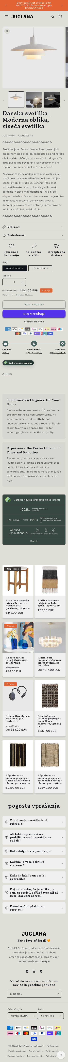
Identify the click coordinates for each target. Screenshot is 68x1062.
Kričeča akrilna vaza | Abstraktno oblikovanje (16, 660)
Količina (6, 275)
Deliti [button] (9, 373)
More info (33, 541)
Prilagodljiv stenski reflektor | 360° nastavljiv (18, 719)
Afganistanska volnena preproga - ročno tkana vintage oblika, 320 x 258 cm (50, 779)
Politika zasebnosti (17, 1051)
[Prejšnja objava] (6, 5)
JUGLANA (20, 1046)
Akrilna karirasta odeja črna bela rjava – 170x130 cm (49, 603)
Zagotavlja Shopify (35, 1046)
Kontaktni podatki (15, 1056)
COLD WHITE (40, 268)
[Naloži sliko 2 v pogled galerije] (34, 100)
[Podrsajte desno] (64, 100)
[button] (6, 16)
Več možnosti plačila (34, 321)
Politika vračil (53, 1046)
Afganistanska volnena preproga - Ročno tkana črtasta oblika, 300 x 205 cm (18, 779)
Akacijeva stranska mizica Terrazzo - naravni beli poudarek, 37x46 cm (18, 604)
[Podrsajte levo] (3, 100)
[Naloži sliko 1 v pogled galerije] (16, 100)
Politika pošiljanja (54, 1051)
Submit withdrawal (55, 1056)
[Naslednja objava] (62, 5)
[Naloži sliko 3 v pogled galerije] (52, 100)
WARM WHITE (14, 268)
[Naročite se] (57, 994)
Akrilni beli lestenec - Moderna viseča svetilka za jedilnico (49, 662)
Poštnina (20, 295)
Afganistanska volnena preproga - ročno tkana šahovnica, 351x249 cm (49, 721)
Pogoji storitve (36, 1051)
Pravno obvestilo (35, 1056)
